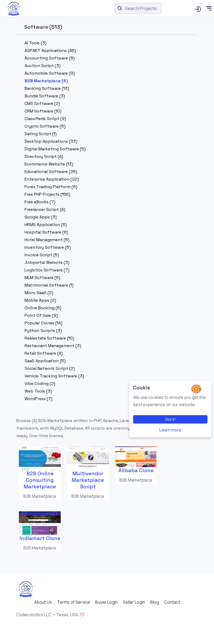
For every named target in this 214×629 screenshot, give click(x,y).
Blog (154, 602)
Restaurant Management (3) (53, 345)
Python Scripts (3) (43, 330)
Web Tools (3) (38, 391)
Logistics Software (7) (47, 270)
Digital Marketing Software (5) (55, 149)
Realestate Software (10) (49, 338)
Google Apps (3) (41, 217)
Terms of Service (73, 602)
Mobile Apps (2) (40, 300)
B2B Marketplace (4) (46, 81)
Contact (172, 602)
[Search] (197, 8)
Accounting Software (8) (50, 58)
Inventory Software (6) (48, 247)
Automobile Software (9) (50, 73)
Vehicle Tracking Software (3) (54, 376)
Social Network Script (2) (50, 368)
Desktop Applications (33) (51, 141)
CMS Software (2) (42, 103)
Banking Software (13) (47, 88)
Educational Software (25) (51, 171)
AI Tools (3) (35, 43)
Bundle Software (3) (45, 96)
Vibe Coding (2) (40, 383)
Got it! (170, 419)
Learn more (170, 430)
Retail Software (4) (44, 353)
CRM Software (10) (43, 111)
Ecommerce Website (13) (49, 164)
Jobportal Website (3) (47, 262)
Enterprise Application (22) (52, 179)
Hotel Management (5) (47, 239)
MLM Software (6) (42, 277)
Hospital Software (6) (46, 232)
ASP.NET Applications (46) (50, 50)
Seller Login (134, 602)
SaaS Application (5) (45, 361)
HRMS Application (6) (46, 224)
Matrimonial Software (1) (49, 285)
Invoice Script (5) (42, 255)
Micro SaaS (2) (39, 292)
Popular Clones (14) (43, 323)
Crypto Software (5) (45, 126)
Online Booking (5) (43, 308)
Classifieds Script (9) (45, 118)
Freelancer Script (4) (45, 209)
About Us (43, 602)
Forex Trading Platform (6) (51, 186)
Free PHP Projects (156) (47, 194)
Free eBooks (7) (40, 202)
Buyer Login (106, 602)
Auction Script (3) (43, 65)
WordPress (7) (38, 398)
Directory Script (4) (44, 156)
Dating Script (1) (41, 134)
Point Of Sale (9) (41, 315)
